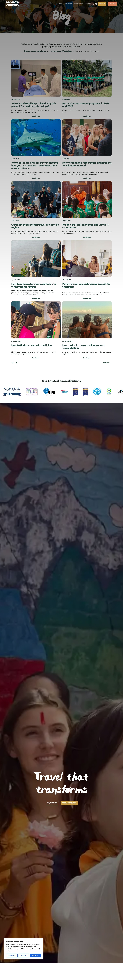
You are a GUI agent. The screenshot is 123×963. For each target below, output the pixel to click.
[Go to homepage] (13, 3)
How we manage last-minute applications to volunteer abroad (87, 164)
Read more (40, 116)
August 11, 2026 (15, 99)
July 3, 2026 (65, 158)
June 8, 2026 (15, 220)
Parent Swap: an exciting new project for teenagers (86, 285)
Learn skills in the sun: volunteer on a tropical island (83, 346)
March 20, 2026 (16, 341)
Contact (102, 4)
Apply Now (112, 4)
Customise (12, 955)
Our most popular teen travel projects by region (35, 226)
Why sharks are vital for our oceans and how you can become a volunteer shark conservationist (34, 165)
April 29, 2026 (15, 280)
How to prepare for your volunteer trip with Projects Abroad (33, 285)
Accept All (35, 955)
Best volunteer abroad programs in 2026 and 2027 (85, 104)
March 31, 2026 (66, 280)
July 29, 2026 (66, 99)
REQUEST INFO (52, 803)
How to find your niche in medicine (31, 345)
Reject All (23, 955)
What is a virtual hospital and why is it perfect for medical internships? (33, 104)
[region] (23, 948)
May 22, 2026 (66, 220)
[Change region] (96, 4)
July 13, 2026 (15, 158)
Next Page (107, 362)
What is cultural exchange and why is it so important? (85, 226)
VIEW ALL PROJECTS (69, 803)
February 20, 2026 (67, 341)
